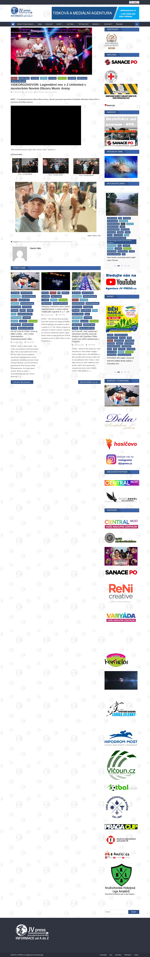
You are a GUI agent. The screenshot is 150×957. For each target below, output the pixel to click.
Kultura (70, 24)
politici (22, 310)
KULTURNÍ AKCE (38, 242)
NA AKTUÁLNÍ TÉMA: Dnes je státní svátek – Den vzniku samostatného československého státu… (24, 335)
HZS (119, 222)
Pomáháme (85, 310)
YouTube (52, 78)
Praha (13, 314)
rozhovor (69, 242)
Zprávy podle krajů (25, 24)
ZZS (123, 241)
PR (59, 293)
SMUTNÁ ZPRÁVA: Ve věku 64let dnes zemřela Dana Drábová (90, 382)
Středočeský (16, 317)
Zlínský (13, 328)
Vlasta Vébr (28, 92)
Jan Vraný (30, 342)
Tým (110, 951)
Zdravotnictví (28, 324)
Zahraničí (71, 78)
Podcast (49, 24)
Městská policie (112, 225)
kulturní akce (24, 78)
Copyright (103, 951)
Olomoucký (15, 307)
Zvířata (124, 342)
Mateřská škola (78, 303)
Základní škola (89, 324)
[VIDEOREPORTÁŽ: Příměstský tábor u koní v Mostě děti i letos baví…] (122, 317)
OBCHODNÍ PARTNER (117, 472)
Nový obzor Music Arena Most (54, 242)
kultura (29, 242)
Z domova (62, 78)
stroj (108, 235)
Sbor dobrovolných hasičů (116, 228)
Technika (34, 78)
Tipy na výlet (83, 24)
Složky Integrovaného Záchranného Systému (119, 231)
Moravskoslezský (27, 303)
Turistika (45, 300)
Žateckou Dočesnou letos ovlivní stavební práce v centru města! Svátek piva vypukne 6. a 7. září (55, 309)
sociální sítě (111, 333)
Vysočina (23, 321)
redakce (95, 24)
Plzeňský (14, 310)
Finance (45, 293)
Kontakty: (118, 951)
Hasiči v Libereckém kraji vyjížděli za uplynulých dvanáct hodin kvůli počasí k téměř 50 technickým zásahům (121, 247)
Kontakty (108, 24)
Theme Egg (39, 951)
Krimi (40, 24)
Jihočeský (15, 293)
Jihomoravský (26, 293)
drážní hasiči (111, 222)
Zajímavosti (82, 78)
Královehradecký (28, 296)
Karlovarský (15, 296)
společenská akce (25, 314)
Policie (122, 225)
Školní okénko (78, 314)
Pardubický (27, 307)
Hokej (136, 951)
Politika (30, 310)
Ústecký (44, 78)
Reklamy (65, 293)
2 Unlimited (23, 242)
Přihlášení (127, 951)
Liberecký (15, 303)
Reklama (119, 24)
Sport (59, 24)
